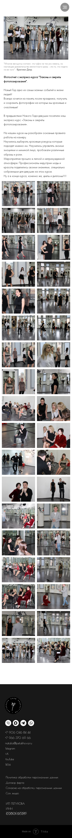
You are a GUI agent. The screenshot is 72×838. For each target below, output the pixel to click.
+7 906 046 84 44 (17, 732)
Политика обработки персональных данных (32, 777)
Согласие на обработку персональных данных (34, 787)
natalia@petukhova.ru (18, 743)
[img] (23, 723)
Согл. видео (12, 793)
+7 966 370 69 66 (18, 737)
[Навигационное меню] (65, 7)
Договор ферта (15, 782)
